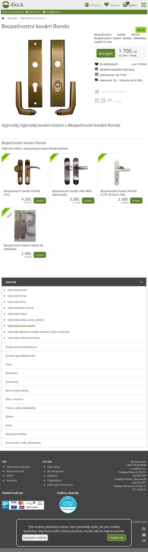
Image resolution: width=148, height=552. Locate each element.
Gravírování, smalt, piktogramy (23, 442)
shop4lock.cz (53, 11)
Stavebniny (12, 382)
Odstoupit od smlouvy (60, 485)
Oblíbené (52, 475)
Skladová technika (16, 434)
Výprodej (12, 18)
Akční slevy (53, 467)
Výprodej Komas (17, 296)
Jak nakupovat (55, 471)
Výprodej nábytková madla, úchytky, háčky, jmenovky (39, 331)
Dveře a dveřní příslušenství (21, 347)
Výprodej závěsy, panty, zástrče (26, 320)
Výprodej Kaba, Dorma (21, 308)
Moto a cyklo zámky (17, 390)
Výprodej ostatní (17, 314)
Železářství (12, 373)
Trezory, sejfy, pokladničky (21, 408)
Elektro (10, 416)
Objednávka (54, 480)
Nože (9, 425)
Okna (9, 364)
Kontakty (11, 480)
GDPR (9, 475)
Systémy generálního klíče (20, 355)
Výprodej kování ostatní (32, 18)
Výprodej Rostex (17, 290)
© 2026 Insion (139, 522)
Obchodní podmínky (18, 467)
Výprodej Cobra (17, 302)
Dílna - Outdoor (14, 399)
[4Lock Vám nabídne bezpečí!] (3, 18)
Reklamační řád (15, 471)
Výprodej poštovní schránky (24, 337)
